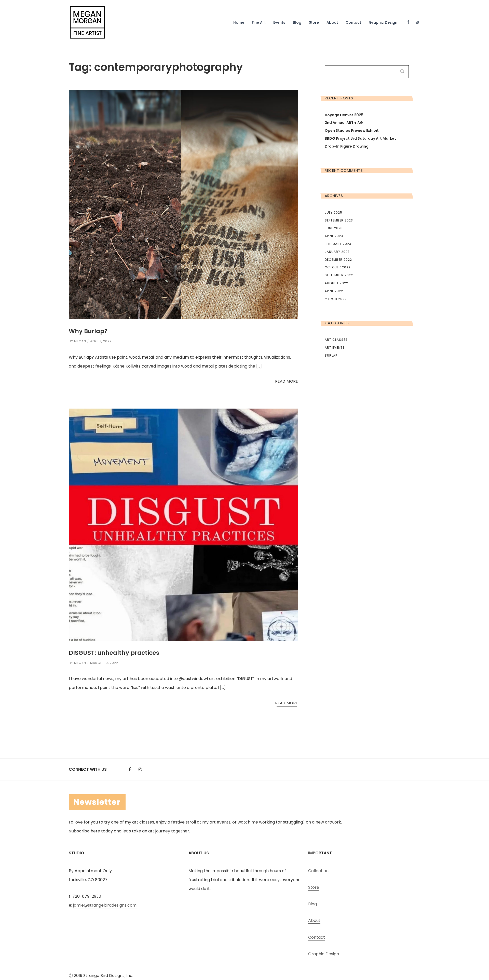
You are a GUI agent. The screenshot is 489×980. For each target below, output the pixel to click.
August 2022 (336, 283)
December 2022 (338, 259)
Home (238, 22)
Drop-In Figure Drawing (347, 146)
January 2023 (337, 252)
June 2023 (334, 228)
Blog (297, 22)
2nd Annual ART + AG (344, 122)
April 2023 (334, 236)
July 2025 (333, 212)
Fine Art (259, 22)
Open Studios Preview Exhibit (352, 130)
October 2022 (337, 267)
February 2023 (338, 244)
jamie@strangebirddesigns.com (105, 905)
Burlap (331, 355)
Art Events (335, 347)
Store (314, 22)
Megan (80, 341)
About (332, 22)
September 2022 (339, 275)
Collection (318, 871)
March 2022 (336, 299)
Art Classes (336, 339)
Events (279, 22)
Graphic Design (383, 22)
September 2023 (339, 220)
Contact (353, 22)
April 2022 (334, 291)
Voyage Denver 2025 (344, 114)
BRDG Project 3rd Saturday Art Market (360, 138)
